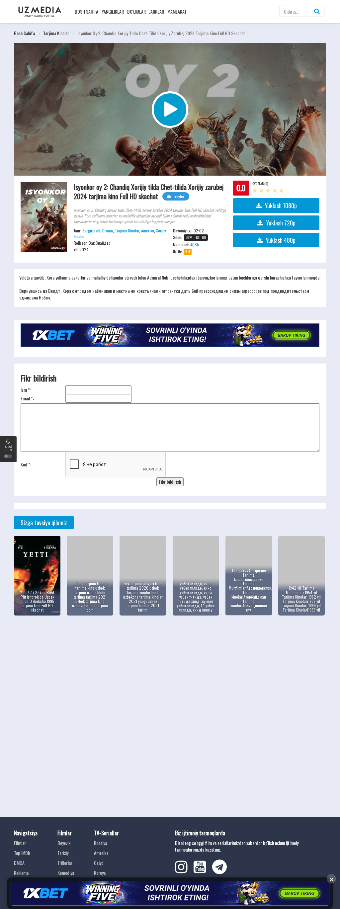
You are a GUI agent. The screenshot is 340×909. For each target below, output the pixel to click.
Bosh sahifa (86, 11)
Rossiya (100, 842)
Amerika (147, 230)
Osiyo (98, 862)
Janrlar (156, 11)
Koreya (100, 872)
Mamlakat (177, 11)
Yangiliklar (113, 11)
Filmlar (20, 842)
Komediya (65, 872)
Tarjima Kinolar (56, 33)
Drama (107, 230)
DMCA (19, 862)
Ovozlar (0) (260, 183)
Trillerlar (64, 862)
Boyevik (63, 842)
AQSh (194, 244)
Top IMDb (22, 852)
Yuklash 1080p (281, 205)
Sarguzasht (91, 230)
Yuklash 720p (281, 222)
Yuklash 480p (281, 240)
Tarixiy (62, 852)
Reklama (21, 872)
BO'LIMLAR (136, 11)
